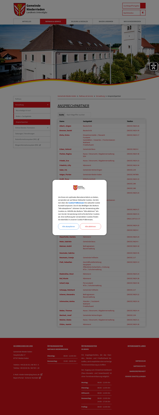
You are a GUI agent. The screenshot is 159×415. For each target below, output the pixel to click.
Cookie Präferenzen (76, 203)
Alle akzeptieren (68, 226)
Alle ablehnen (90, 226)
